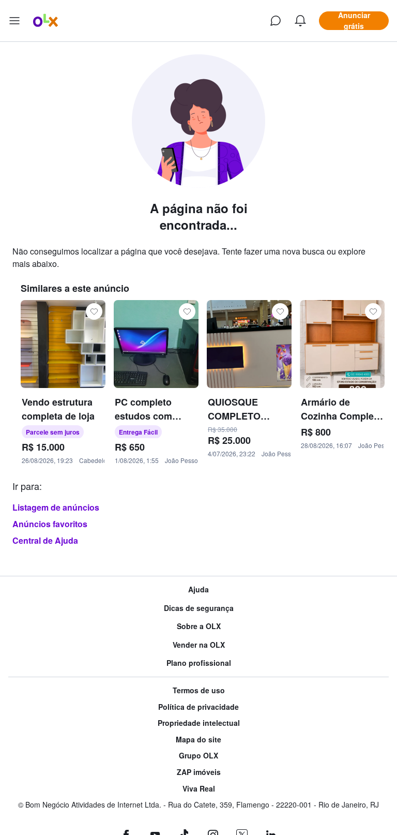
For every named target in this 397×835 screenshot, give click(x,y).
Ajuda (198, 589)
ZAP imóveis (199, 772)
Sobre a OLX (199, 626)
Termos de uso (199, 690)
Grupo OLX (198, 756)
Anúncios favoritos (49, 524)
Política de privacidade (198, 707)
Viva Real (198, 789)
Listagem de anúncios (55, 507)
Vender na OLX (199, 645)
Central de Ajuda (45, 540)
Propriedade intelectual (199, 723)
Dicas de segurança (199, 608)
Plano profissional (198, 663)
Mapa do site (198, 739)
